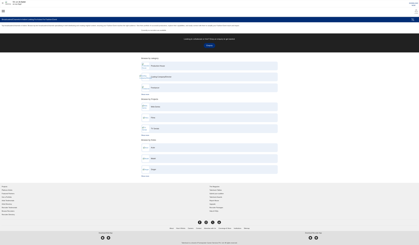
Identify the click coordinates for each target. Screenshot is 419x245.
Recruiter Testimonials (9, 207)
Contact (198, 228)
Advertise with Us (210, 228)
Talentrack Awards (216, 197)
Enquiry (209, 45)
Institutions (237, 228)
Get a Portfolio (7, 197)
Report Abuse (214, 200)
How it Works (180, 228)
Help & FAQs (214, 211)
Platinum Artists (7, 190)
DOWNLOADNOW (413, 4)
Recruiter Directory (8, 214)
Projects (4, 186)
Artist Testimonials (8, 200)
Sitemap (247, 228)
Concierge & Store (225, 228)
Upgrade (213, 204)
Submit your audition (217, 193)
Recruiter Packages (216, 207)
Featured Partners (8, 193)
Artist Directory (7, 204)
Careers (190, 228)
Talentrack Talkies (216, 190)
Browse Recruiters (8, 211)
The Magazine (214, 186)
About (172, 228)
